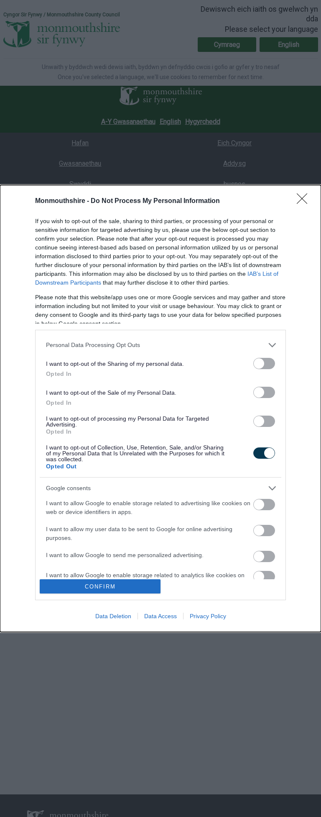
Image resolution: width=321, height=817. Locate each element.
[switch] (264, 363)
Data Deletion (113, 616)
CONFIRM (100, 586)
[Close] (305, 201)
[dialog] (160, 408)
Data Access (160, 616)
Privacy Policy (208, 616)
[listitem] (160, 345)
